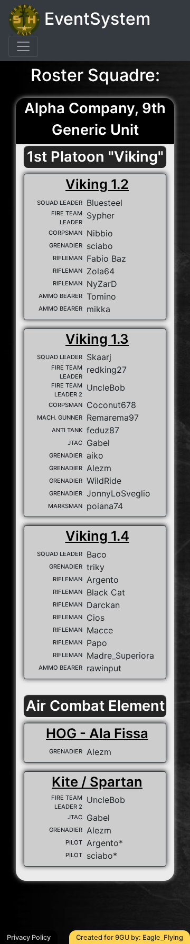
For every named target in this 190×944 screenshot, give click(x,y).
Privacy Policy (29, 937)
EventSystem (95, 18)
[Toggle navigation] (23, 46)
